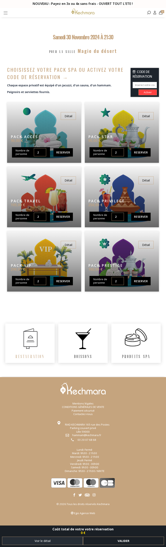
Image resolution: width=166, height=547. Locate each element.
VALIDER (123, 541)
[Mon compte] (154, 13)
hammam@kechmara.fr (86, 435)
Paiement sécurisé (83, 410)
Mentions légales (83, 403)
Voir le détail (43, 541)
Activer (148, 92)
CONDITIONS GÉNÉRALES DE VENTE (83, 407)
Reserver (63, 152)
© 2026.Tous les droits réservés (83, 504)
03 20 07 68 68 (87, 440)
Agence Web (84, 513)
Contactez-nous (83, 414)
